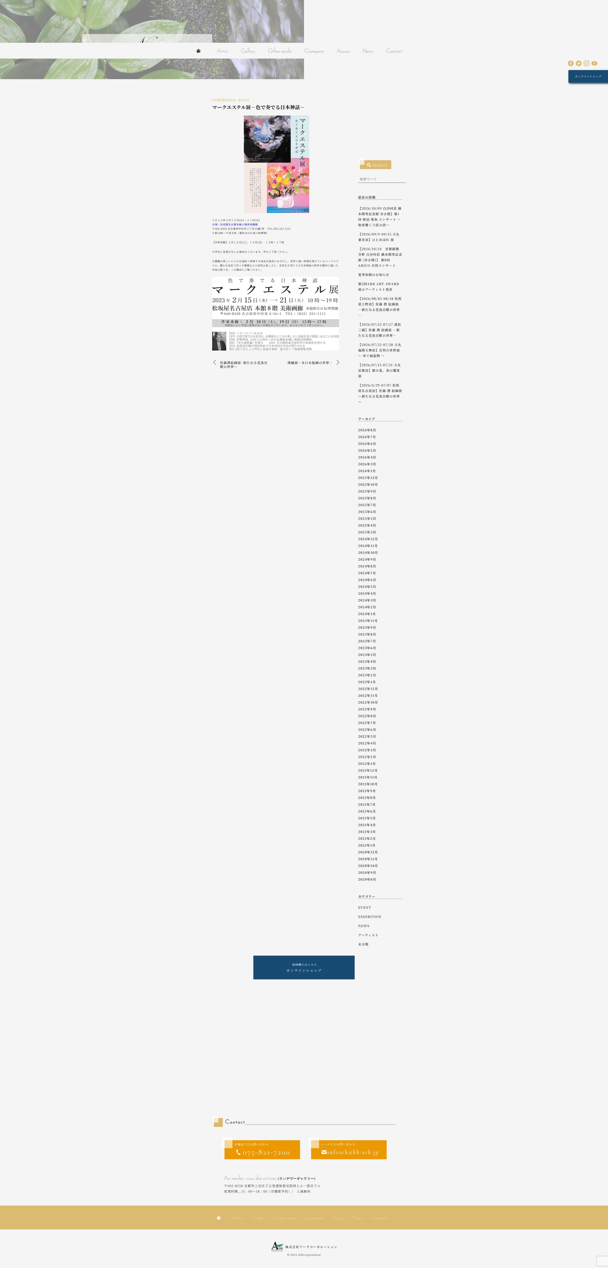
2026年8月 (367, 430)
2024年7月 (367, 573)
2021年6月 (367, 811)
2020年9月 (367, 872)
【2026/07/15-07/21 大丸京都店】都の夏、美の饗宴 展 (379, 370)
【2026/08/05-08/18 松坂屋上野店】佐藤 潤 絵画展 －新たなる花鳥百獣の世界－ (380, 306)
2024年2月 (367, 607)
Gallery (248, 50)
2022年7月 (367, 722)
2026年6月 (367, 443)
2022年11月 (368, 695)
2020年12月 (368, 852)
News (368, 50)
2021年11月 (367, 777)
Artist (222, 50)
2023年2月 (367, 675)
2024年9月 (367, 559)
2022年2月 (367, 756)
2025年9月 (367, 491)
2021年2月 (367, 838)
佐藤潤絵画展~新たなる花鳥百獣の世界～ (244, 365)
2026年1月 (367, 470)
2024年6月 (367, 579)
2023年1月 (367, 682)
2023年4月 (367, 661)
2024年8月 (367, 566)
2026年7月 (367, 436)
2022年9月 (367, 709)
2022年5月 (367, 736)
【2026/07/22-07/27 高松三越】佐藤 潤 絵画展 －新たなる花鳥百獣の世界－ (379, 330)
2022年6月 (367, 729)
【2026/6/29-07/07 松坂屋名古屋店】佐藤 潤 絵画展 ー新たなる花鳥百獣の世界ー (380, 393)
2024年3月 (367, 600)
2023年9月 (367, 627)
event (364, 907)
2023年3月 (367, 668)
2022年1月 (367, 763)
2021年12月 (368, 770)
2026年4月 (367, 457)
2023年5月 (367, 654)
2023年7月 (367, 641)
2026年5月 (367, 450)
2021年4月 (367, 824)
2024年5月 (367, 586)
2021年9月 (367, 790)
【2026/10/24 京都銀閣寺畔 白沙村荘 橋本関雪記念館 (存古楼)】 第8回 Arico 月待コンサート (380, 257)
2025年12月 (368, 477)
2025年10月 (368, 484)
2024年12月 (368, 539)
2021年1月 (367, 845)
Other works (280, 50)
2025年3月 (367, 532)
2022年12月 (368, 688)
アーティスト (368, 935)
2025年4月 (367, 525)
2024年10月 (368, 552)
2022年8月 (367, 716)
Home (198, 50)
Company (314, 50)
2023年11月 (368, 620)
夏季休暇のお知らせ (373, 274)
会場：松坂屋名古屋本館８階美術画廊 (235, 224)
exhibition (224, 99)
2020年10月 (368, 865)
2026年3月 (367, 464)
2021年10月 (368, 784)
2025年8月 (367, 498)
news (244, 99)
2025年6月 (367, 511)
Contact (394, 50)
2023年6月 (367, 647)
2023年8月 (367, 634)
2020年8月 (367, 879)
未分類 (363, 944)
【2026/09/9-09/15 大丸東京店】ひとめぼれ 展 (378, 237)
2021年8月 (367, 797)
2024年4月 (367, 593)
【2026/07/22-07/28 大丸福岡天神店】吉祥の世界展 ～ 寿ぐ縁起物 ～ (379, 350)
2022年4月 (367, 743)
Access (343, 50)
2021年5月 (367, 818)
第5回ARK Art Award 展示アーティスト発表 (378, 286)
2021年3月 (367, 831)
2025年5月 (367, 518)
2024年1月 (367, 613)
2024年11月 (368, 545)
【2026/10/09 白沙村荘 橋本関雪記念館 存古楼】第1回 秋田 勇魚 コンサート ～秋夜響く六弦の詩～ (380, 216)
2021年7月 (367, 804)
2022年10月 (368, 702)
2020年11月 (368, 859)
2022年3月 (367, 750)
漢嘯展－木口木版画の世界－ (310, 363)
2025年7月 (367, 505)
